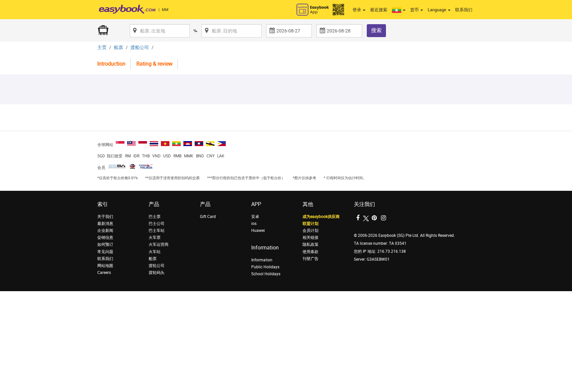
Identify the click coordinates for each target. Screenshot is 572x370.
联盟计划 (310, 223)
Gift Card (208, 216)
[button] (399, 10)
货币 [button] (415, 9)
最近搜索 (378, 9)
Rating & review (154, 64)
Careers (104, 272)
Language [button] (437, 9)
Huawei (258, 230)
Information (261, 260)
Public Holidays (265, 267)
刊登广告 (310, 258)
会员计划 (310, 230)
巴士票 (155, 216)
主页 (102, 47)
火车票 (155, 237)
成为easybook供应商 (321, 216)
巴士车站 (157, 230)
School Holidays (265, 274)
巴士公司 (157, 223)
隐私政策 (310, 244)
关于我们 (105, 216)
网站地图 (105, 265)
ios (254, 223)
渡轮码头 (157, 272)
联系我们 (463, 9)
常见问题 (105, 251)
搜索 (376, 30)
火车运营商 (158, 244)
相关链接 (310, 237)
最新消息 (105, 223)
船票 (118, 47)
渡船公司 (139, 47)
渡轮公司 (157, 265)
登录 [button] (357, 9)
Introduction (111, 64)
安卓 (255, 216)
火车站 (155, 251)
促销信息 (105, 237)
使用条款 (310, 251)
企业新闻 (105, 230)
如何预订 (105, 244)
